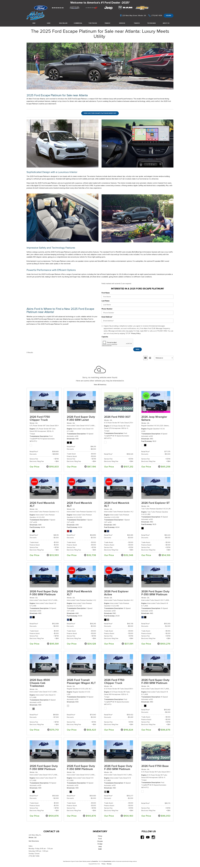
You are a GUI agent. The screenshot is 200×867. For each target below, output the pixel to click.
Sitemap (109, 863)
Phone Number (107, 309)
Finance (107, 23)
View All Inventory (100, 385)
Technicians (151, 23)
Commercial (78, 23)
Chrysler (100, 841)
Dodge (100, 844)
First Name (106, 293)
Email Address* (107, 317)
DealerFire (95, 861)
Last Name (105, 301)
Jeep (100, 846)
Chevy (100, 836)
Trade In (137, 23)
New (33, 23)
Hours (168, 15)
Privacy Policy (136, 333)
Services (122, 23)
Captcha (105, 337)
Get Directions (34, 841)
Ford (100, 839)
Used (48, 23)
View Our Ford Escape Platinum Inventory (100, 113)
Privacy (103, 863)
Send (137, 349)
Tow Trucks (92, 23)
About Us (166, 23)
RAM (100, 849)
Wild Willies (63, 23)
